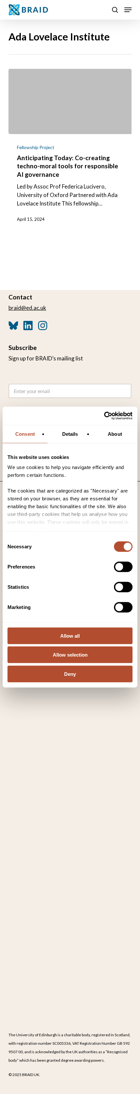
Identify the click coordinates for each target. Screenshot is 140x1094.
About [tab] (115, 433)
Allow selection (70, 655)
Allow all (70, 635)
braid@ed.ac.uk (27, 307)
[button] (128, 10)
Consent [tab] (25, 433)
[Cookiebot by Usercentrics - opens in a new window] (104, 416)
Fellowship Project (35, 147)
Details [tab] (70, 433)
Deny (70, 673)
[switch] (123, 566)
